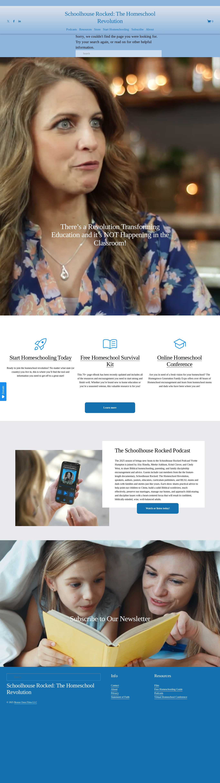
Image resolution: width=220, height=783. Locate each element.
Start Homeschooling (116, 29)
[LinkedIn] (19, 21)
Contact (115, 685)
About (114, 689)
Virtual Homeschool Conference (170, 697)
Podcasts (158, 693)
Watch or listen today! (158, 508)
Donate (3, 390)
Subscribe (137, 29)
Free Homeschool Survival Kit (110, 360)
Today (64, 357)
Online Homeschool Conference (179, 360)
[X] (8, 21)
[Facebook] (13, 21)
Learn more (109, 407)
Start (15, 357)
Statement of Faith (120, 697)
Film (156, 685)
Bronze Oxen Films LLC (25, 702)
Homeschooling (38, 357)
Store (97, 29)
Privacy (115, 693)
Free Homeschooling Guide (168, 689)
